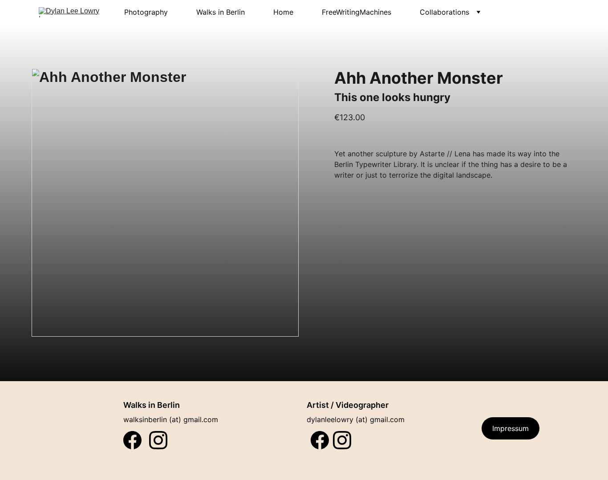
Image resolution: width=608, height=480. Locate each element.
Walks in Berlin (220, 12)
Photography (146, 12)
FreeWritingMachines (356, 12)
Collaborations (444, 12)
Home (283, 12)
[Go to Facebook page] (320, 440)
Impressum (510, 428)
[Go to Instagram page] (342, 440)
